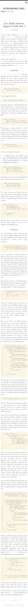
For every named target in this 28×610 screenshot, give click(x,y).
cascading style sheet (6, 55)
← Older (3, 600)
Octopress (16, 605)
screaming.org (14, 8)
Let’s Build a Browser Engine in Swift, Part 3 (14, 25)
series (22, 35)
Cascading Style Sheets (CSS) (9, 74)
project (12, 593)
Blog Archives (14, 600)
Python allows (13, 552)
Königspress (21, 605)
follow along (18, 65)
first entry (10, 43)
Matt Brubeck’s (10, 37)
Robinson (24, 275)
